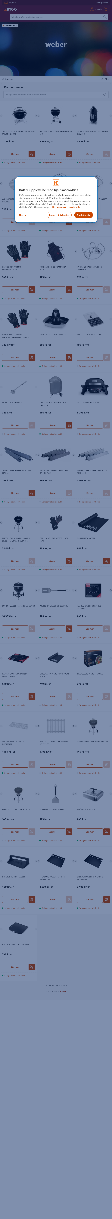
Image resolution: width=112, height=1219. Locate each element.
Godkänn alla (83, 215)
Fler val (22, 215)
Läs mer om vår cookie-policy (67, 207)
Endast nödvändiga (59, 215)
